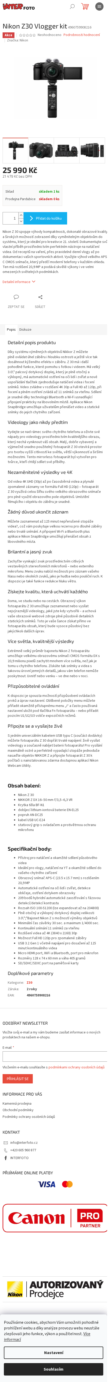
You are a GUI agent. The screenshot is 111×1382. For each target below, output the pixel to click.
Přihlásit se (18, 1078)
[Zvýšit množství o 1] (20, 215)
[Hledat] (72, 6)
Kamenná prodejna (17, 1103)
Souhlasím (54, 1369)
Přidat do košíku (49, 218)
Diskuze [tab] (25, 329)
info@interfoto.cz (24, 1142)
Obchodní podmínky (18, 1110)
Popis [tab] (11, 329)
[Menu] (99, 6)
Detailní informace (16, 282)
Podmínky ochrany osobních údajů (29, 1116)
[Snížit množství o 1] (20, 221)
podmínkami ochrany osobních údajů (77, 1067)
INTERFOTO (19, 1158)
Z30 (29, 982)
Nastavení (53, 1353)
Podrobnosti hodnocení (82, 35)
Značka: (17, 40)
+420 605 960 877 (23, 1150)
